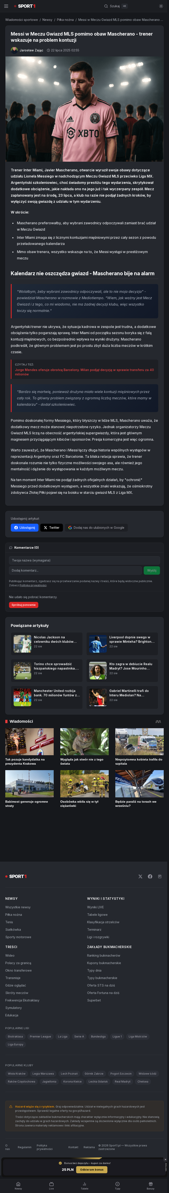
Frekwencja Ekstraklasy (22, 965)
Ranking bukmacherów (102, 920)
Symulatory (13, 972)
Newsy (47, 20)
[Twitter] (139, 841)
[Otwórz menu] (6, 6)
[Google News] (158, 841)
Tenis (9, 887)
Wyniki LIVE (94, 872)
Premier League (40, 1001)
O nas (7, 1111)
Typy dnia (93, 935)
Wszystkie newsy (18, 872)
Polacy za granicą (18, 927)
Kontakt (72, 1111)
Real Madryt (122, 1046)
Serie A (79, 1001)
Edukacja (11, 980)
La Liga (62, 1001)
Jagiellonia (49, 1046)
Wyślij (150, 569)
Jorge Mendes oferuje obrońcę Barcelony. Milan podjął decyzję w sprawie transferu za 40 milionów (82, 371)
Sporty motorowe (18, 901)
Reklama (88, 1111)
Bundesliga (98, 1001)
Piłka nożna (65, 20)
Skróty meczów (16, 957)
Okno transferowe (18, 935)
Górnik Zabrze (94, 1038)
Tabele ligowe (96, 879)
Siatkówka (13, 894)
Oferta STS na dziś (100, 950)
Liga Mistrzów (138, 1001)
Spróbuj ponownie (24, 603)
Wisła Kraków (17, 1038)
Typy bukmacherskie (101, 942)
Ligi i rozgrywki (97, 901)
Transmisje (12, 942)
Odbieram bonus (91, 1169)
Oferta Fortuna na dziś (102, 957)
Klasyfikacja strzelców (102, 887)
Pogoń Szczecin (121, 1038)
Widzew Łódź (147, 1038)
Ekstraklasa (15, 1001)
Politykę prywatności (33, 584)
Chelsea (143, 1046)
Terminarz (93, 894)
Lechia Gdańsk (98, 1046)
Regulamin (24, 1111)
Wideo (10, 920)
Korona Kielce (72, 1046)
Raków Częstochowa (21, 1046)
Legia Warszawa (43, 1038)
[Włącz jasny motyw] (159, 6)
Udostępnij (27, 526)
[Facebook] (148, 841)
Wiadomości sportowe (21, 20)
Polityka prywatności (44, 1111)
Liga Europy (15, 1009)
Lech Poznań (69, 1038)
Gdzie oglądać (15, 950)
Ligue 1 (117, 1001)
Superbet (93, 965)
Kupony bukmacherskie (103, 927)
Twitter (54, 526)
